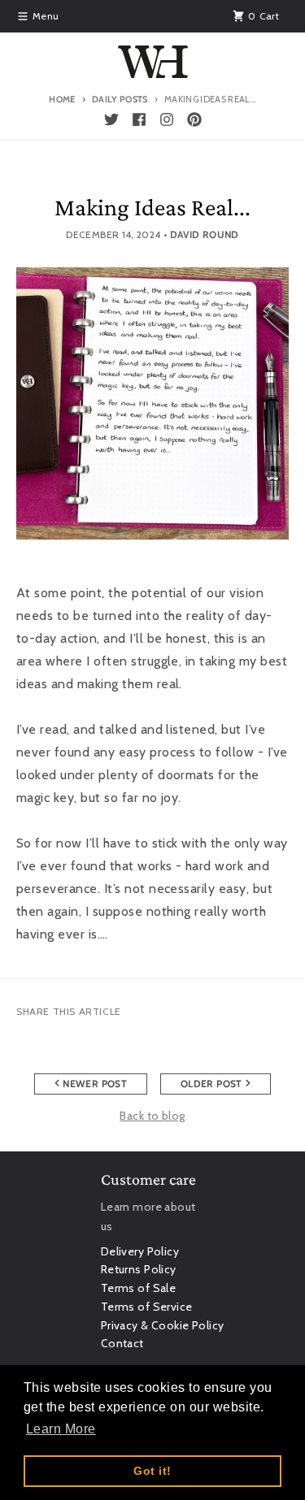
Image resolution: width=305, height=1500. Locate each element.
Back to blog (152, 1115)
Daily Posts (120, 99)
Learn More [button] (61, 1429)
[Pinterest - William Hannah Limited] (194, 119)
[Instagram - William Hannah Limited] (166, 119)
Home (62, 99)
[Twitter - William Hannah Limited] (111, 119)
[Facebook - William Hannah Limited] (139, 119)
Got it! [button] (152, 1470)
